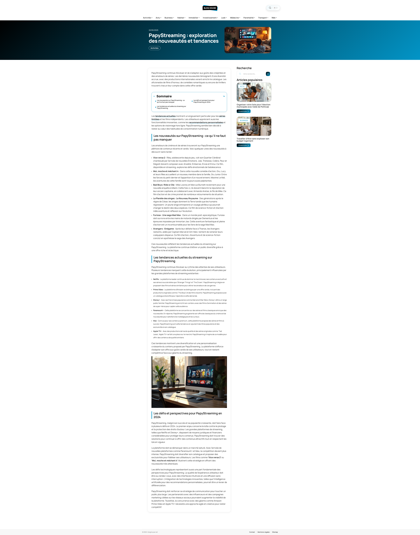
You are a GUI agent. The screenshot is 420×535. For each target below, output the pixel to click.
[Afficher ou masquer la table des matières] (198, 96)
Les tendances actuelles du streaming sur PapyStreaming (171, 107)
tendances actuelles (165, 116)
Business (244, 120)
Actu (242, 86)
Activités (155, 48)
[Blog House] (210, 7)
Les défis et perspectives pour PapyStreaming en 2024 (203, 101)
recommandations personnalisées (206, 122)
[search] (270, 8)
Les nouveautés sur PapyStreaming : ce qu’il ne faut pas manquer (171, 101)
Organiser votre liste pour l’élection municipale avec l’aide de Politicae (253, 105)
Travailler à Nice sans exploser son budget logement (253, 139)
